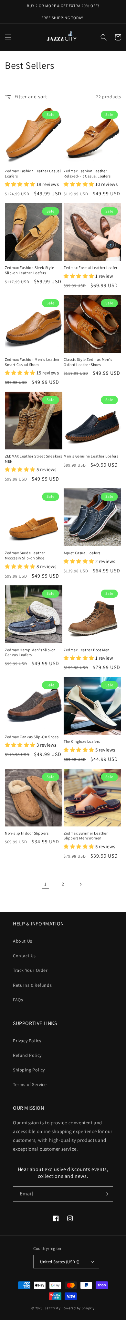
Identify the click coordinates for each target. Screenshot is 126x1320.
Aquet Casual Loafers (82, 552)
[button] (8, 37)
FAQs (18, 1000)
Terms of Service (30, 1084)
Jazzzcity (52, 1308)
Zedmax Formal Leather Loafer (91, 267)
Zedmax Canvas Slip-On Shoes (31, 736)
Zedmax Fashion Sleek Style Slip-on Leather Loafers (29, 270)
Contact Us (24, 956)
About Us (22, 941)
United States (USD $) (59, 1262)
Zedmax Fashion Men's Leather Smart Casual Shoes (32, 362)
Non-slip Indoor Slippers (26, 833)
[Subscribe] (106, 1194)
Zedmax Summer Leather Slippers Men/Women (86, 836)
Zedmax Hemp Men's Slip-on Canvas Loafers (30, 652)
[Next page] (80, 884)
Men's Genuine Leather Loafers (91, 456)
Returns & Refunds (32, 985)
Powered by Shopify (78, 1308)
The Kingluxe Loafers (82, 741)
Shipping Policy (29, 1070)
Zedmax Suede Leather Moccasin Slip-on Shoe (25, 555)
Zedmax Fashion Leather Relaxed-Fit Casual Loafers (87, 173)
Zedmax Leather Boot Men (87, 649)
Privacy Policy (27, 1041)
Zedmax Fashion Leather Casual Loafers (33, 173)
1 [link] (45, 884)
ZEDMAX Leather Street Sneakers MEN (33, 459)
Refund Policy (27, 1055)
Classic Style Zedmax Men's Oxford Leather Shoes (88, 362)
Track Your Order (30, 970)
